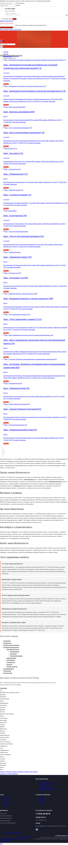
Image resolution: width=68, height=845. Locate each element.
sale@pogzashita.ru (63, 838)
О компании (6, 797)
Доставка (41, 799)
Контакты (3, 774)
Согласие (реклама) (5, 820)
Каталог (5, 799)
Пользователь (20, 3)
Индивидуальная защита (11, 647)
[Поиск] (1, 46)
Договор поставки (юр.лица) (8, 839)
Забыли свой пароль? (6, 21)
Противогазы (11, 660)
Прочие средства (12, 666)
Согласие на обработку (6, 815)
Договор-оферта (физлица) (24, 837)
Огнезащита (7, 641)
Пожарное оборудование (11, 645)
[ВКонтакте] (37, 829)
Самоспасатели (11, 658)
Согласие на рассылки (5, 818)
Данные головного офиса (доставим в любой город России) (19, 772)
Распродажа (7, 671)
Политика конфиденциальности (12, 832)
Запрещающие (14, 651)
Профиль (41, 797)
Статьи (5, 803)
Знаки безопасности (13, 649)
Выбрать (6, 84)
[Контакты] (1, 50)
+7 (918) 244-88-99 (12, 774)
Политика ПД (3, 813)
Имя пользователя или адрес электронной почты (31, 25)
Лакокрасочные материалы (46, 783)
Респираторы (11, 662)
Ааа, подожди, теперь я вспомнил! (10, 29)
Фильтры (9, 664)
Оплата (41, 801)
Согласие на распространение (7, 823)
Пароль (18, 5)
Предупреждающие (16, 656)
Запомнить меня (7, 19)
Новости (5, 801)
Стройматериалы (8, 669)
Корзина (41, 803)
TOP (1, 844)
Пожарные (13, 654)
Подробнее (3, 688)
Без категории (7, 673)
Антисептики (7, 643)
